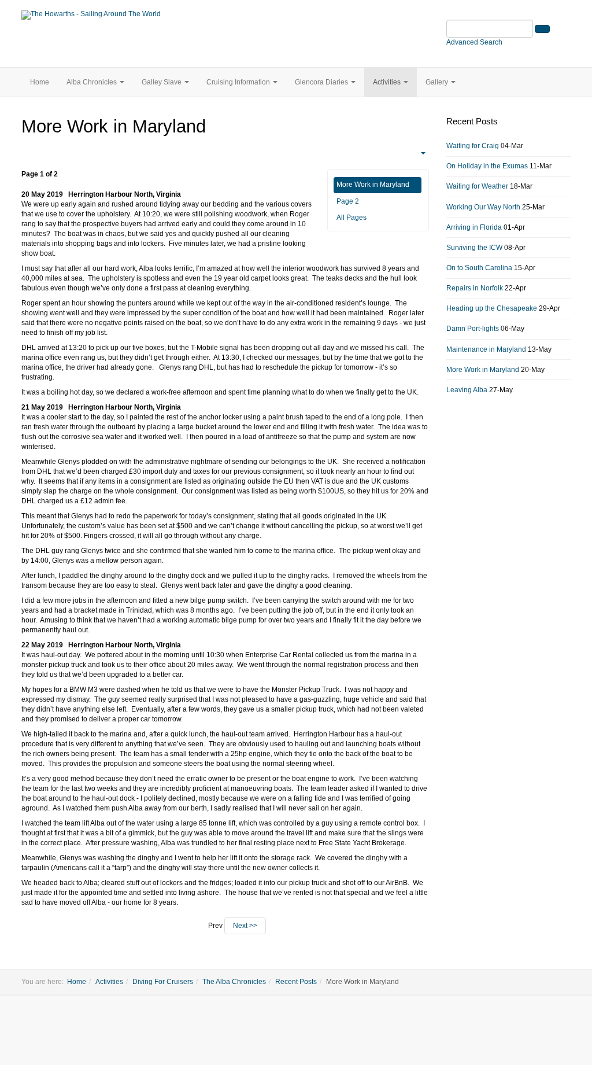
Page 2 (347, 201)
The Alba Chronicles (234, 982)
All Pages (351, 217)
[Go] (542, 29)
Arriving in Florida (474, 227)
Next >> (245, 926)
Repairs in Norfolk (474, 288)
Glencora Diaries (322, 82)
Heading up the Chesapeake (491, 308)
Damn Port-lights (472, 329)
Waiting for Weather (477, 186)
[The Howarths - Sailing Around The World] (91, 15)
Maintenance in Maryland (486, 349)
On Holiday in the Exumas (487, 166)
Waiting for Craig (472, 146)
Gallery (438, 82)
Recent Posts (296, 982)
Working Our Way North (483, 207)
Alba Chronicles (92, 82)
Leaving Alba (466, 390)
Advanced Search (474, 42)
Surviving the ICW (474, 248)
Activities (387, 82)
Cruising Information (239, 82)
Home (39, 82)
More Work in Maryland (372, 184)
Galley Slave (162, 82)
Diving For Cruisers (162, 982)
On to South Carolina (479, 268)
